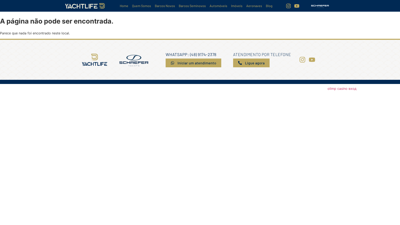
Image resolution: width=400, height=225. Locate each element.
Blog (269, 6)
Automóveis (218, 6)
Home (124, 6)
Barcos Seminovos (192, 6)
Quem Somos (141, 6)
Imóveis (236, 6)
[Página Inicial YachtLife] (85, 6)
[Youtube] (296, 6)
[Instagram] (288, 6)
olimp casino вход (342, 88)
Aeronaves (254, 6)
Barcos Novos (165, 6)
